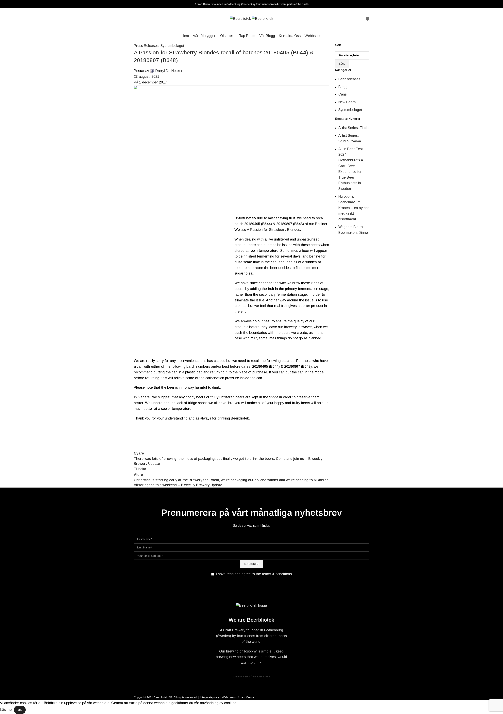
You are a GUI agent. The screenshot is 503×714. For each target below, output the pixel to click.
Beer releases (349, 79)
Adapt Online (246, 697)
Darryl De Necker (168, 71)
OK (20, 709)
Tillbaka (140, 469)
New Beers (347, 102)
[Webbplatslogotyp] (241, 18)
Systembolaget (172, 46)
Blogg (342, 87)
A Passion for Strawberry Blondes (273, 230)
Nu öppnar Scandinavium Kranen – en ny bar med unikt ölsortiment (353, 207)
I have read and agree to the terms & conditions (254, 574)
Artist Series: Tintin (353, 128)
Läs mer (7, 710)
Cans (342, 94)
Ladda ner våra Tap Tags (251, 676)
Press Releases (146, 46)
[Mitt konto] (360, 19)
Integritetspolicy (210, 697)
